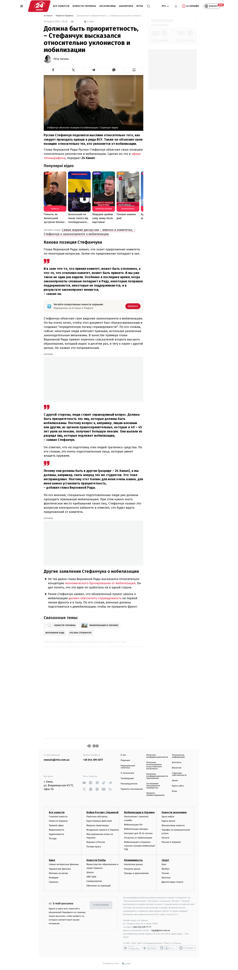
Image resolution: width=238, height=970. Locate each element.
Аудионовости (56, 834)
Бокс (164, 864)
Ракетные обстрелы (97, 816)
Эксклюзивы (107, 6)
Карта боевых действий (99, 821)
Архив (175, 781)
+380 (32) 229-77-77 (141, 927)
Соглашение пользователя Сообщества (153, 786)
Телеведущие (127, 778)
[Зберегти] (134, 69)
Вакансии (176, 768)
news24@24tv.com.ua (56, 759)
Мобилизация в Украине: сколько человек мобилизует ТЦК (139, 846)
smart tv (168, 948)
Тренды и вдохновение (136, 873)
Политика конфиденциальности (157, 756)
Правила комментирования (155, 794)
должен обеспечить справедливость (95, 598)
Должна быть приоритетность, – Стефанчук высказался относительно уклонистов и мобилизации (110, 16)
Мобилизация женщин (136, 829)
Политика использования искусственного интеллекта (154, 765)
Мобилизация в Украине (139, 812)
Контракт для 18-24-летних (138, 833)
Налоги (165, 837)
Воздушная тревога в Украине (102, 829)
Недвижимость (133, 860)
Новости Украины (84, 6)
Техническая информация (178, 756)
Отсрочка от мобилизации (138, 837)
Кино (52, 860)
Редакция (125, 760)
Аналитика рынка (133, 864)
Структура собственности (179, 774)
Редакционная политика (128, 767)
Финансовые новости (173, 825)
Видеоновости (56, 829)
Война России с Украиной (102, 812)
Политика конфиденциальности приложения (157, 776)
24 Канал (48, 16)
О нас (123, 755)
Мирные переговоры (97, 825)
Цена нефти (168, 816)
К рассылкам (101, 905)
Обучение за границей (98, 885)
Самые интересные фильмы (64, 864)
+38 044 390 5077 (93, 759)
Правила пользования (132, 789)
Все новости (61, 6)
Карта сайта (178, 786)
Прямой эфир (56, 825)
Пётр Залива (61, 59)
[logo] (39, 6)
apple (150, 948)
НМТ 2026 (91, 876)
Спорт (165, 860)
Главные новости (58, 816)
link (84, 782)
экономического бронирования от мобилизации (100, 583)
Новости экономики (174, 812)
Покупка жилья (132, 868)
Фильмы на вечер (58, 873)
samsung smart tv (187, 948)
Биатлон (166, 877)
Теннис (165, 873)
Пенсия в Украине (171, 842)
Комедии (53, 877)
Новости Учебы (96, 860)
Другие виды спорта (172, 882)
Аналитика (126, 6)
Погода (53, 838)
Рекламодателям (129, 784)
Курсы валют (168, 821)
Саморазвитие (94, 881)
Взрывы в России (95, 842)
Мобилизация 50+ (133, 824)
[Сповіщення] (176, 6)
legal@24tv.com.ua (161, 930)
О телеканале (127, 773)
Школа (90, 872)
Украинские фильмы (60, 868)
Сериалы (53, 882)
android (132, 948)
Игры (139, 6)
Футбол (166, 868)
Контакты (176, 762)
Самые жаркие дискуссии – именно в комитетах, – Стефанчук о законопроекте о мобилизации (89, 232)
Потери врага (93, 846)
